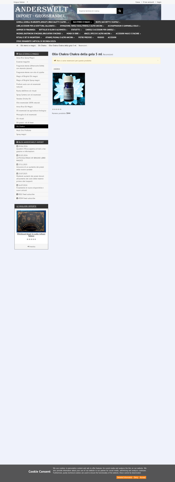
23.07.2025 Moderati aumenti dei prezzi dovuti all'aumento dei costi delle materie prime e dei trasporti (30, 177)
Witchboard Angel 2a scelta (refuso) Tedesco (31, 235)
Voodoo (100, 37)
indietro (57, 69)
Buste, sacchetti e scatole (107, 22)
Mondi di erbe (73, 33)
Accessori (112, 37)
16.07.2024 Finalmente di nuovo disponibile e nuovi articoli (29, 187)
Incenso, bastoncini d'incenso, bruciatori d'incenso (38, 33)
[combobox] (21, 2)
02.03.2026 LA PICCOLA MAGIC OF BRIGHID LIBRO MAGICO (30, 158)
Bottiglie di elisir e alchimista (52, 30)
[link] (57, 109)
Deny (136, 477)
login (159, 2)
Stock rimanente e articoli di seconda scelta (36, 41)
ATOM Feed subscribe (26, 198)
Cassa (138, 2)
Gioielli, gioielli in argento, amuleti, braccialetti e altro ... (42, 22)
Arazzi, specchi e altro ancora (97, 33)
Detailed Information (124, 477)
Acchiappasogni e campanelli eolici (123, 26)
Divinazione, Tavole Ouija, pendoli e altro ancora (81, 26)
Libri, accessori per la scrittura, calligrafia (35, 26)
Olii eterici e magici (82, 22)
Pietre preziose (85, 37)
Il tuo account (148, 2)
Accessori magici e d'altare (128, 33)
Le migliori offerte (26, 206)
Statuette (75, 30)
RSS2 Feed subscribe (26, 194)
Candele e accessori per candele (99, 30)
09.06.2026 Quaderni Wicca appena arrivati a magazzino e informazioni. (31, 149)
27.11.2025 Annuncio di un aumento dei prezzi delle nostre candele (30, 167)
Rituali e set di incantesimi (28, 37)
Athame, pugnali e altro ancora (59, 37)
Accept (142, 477)
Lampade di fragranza (25, 30)
